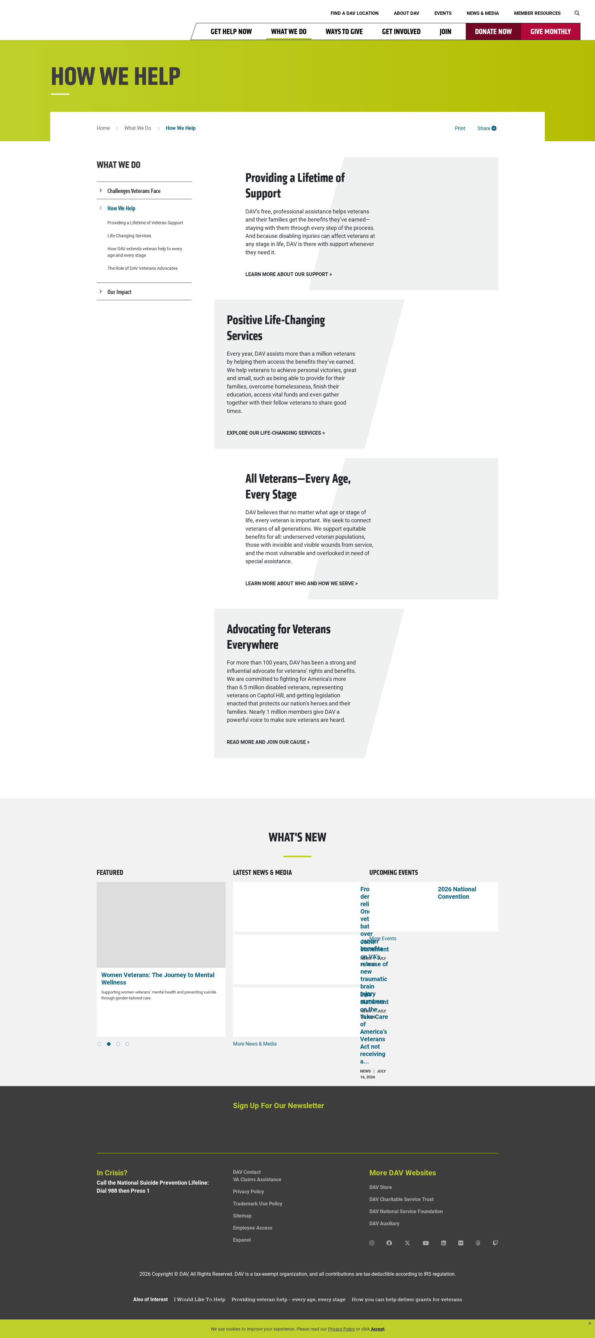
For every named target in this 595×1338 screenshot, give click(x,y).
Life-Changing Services (129, 236)
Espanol (242, 1239)
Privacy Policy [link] (341, 1329)
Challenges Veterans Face (134, 191)
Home (103, 128)
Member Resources (537, 13)
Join (446, 31)
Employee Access (252, 1227)
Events (443, 13)
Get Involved (401, 31)
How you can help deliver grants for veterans (407, 1299)
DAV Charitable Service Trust (401, 1199)
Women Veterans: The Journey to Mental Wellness (99, 978)
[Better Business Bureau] (161, 1231)
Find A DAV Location (355, 13)
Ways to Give (344, 31)
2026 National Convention (457, 892)
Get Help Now (231, 31)
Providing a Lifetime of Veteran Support (145, 223)
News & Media (483, 13)
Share (484, 128)
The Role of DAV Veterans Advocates (143, 268)
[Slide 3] (127, 1044)
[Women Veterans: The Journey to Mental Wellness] (102, 925)
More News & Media (255, 1043)
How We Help (121, 208)
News (365, 1070)
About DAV (406, 13)
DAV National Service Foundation (406, 1211)
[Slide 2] (118, 1044)
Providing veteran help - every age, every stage (288, 1299)
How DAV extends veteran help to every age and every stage (145, 252)
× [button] (590, 1323)
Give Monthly (551, 31)
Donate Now (493, 31)
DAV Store (380, 1187)
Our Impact (119, 292)
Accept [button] (378, 1329)
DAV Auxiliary (384, 1223)
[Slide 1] (109, 1044)
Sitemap (242, 1215)
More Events (382, 938)
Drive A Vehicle (193, 975)
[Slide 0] (99, 1044)
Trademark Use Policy (257, 1203)
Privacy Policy (248, 1191)
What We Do (288, 31)
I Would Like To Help (199, 1299)
